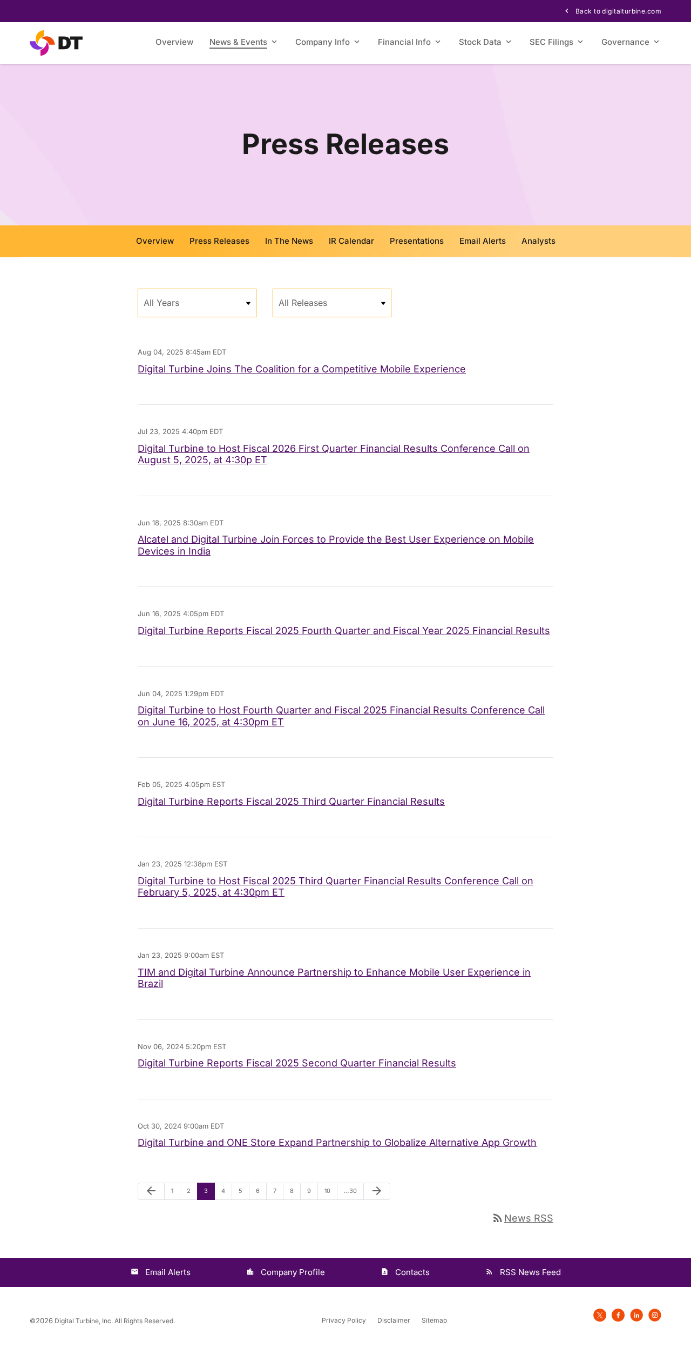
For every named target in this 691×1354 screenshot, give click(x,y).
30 (350, 1190)
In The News (289, 241)
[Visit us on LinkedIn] (636, 1315)
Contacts (412, 1272)
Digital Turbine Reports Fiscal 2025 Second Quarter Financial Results (297, 1063)
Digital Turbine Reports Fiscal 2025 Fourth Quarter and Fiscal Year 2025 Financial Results (344, 630)
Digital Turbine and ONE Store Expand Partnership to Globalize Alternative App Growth (337, 1142)
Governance (625, 42)
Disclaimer (393, 1320)
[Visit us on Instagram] (654, 1315)
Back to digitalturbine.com (617, 11)
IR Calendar (351, 241)
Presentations (417, 241)
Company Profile (293, 1272)
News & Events (238, 42)
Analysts (538, 241)
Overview (174, 42)
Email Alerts (482, 241)
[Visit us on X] (599, 1315)
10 (330, 1190)
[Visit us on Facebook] (618, 1315)
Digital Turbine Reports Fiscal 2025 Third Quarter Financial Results (291, 801)
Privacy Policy (344, 1320)
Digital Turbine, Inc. (84, 1321)
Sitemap (434, 1320)
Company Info (322, 42)
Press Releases (219, 241)
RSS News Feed (530, 1272)
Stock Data (480, 42)
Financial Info (404, 42)
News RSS (522, 1218)
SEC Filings (551, 42)
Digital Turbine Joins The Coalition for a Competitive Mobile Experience (302, 369)
